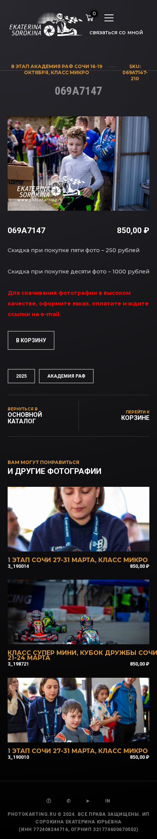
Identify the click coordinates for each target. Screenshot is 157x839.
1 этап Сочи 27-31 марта (51, 560)
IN (108, 801)
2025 (21, 376)
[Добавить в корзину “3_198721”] (89, 634)
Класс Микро (70, 72)
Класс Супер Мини (42, 652)
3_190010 (18, 757)
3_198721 (18, 664)
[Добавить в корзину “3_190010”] (89, 732)
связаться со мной (116, 32)
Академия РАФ (66, 376)
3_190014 (18, 566)
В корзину (31, 340)
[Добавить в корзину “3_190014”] (89, 541)
